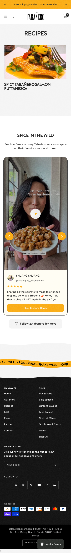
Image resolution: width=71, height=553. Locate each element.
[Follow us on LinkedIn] (54, 485)
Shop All (43, 436)
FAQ (6, 412)
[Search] (12, 16)
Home (7, 393)
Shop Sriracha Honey (35, 307)
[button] (9, 236)
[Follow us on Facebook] (8, 485)
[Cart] (65, 16)
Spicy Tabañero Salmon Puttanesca (27, 87)
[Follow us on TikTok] (47, 485)
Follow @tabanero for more (38, 323)
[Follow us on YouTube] (39, 485)
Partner (8, 424)
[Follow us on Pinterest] (31, 485)
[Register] (55, 465)
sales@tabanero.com (21, 528)
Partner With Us (35, 542)
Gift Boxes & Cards (50, 424)
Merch (42, 430)
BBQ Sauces (46, 399)
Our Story (9, 399)
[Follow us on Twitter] (16, 485)
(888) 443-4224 (43, 528)
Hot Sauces (45, 393)
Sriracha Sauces (48, 405)
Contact (8, 430)
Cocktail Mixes (47, 418)
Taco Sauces (46, 412)
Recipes (8, 405)
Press (7, 418)
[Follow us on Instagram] (23, 485)
